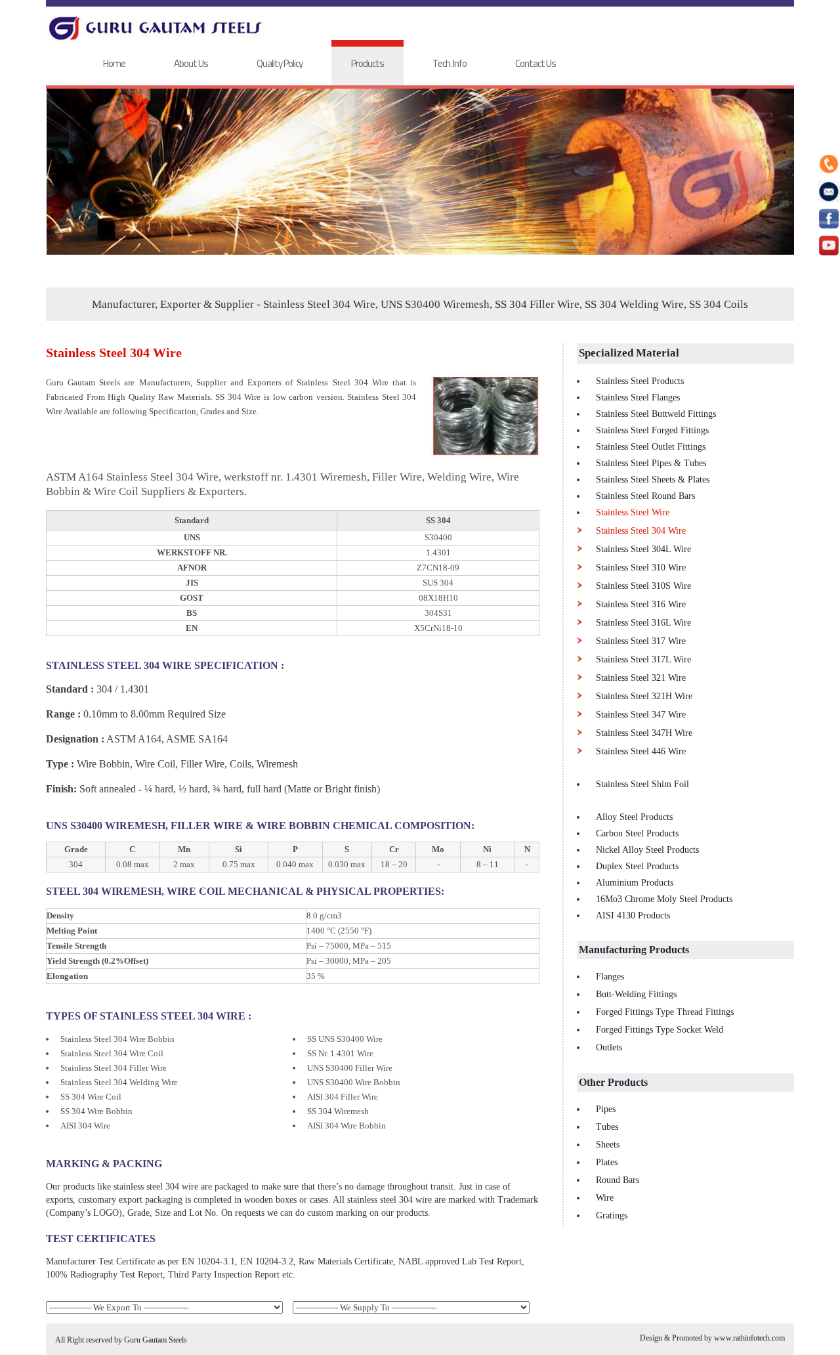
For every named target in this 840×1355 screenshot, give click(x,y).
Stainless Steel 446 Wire (641, 751)
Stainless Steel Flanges (638, 397)
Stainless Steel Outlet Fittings (650, 447)
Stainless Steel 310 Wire (641, 567)
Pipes (606, 1109)
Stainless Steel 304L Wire (643, 549)
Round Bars (617, 1180)
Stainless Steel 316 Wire (641, 604)
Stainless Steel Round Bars (645, 496)
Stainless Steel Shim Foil (642, 784)
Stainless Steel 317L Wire (643, 659)
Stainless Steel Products (640, 381)
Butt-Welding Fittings (636, 994)
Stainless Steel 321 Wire (641, 678)
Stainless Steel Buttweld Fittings (656, 414)
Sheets (608, 1145)
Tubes (607, 1127)
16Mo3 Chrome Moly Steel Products (664, 899)
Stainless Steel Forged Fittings (652, 430)
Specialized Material (629, 353)
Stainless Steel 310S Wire (643, 586)
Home (114, 63)
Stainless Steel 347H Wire (644, 733)
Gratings (611, 1215)
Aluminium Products (634, 883)
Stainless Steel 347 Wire (641, 715)
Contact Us (535, 63)
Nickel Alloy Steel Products (647, 850)
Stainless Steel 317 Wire (641, 641)
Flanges (610, 976)
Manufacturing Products (634, 949)
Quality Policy (280, 63)
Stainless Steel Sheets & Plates (652, 479)
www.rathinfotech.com (749, 1338)
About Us (191, 63)
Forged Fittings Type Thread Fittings (665, 1012)
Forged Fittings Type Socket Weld (659, 1030)
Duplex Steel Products (637, 866)
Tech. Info (449, 63)
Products (367, 63)
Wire (605, 1198)
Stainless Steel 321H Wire (644, 696)
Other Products (613, 1082)
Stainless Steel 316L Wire (643, 623)
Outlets (609, 1047)
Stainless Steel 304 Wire (641, 531)
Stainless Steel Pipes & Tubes (651, 463)
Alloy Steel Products (634, 817)
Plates (607, 1162)
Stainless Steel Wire (632, 512)
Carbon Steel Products (637, 833)
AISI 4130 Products (633, 915)
